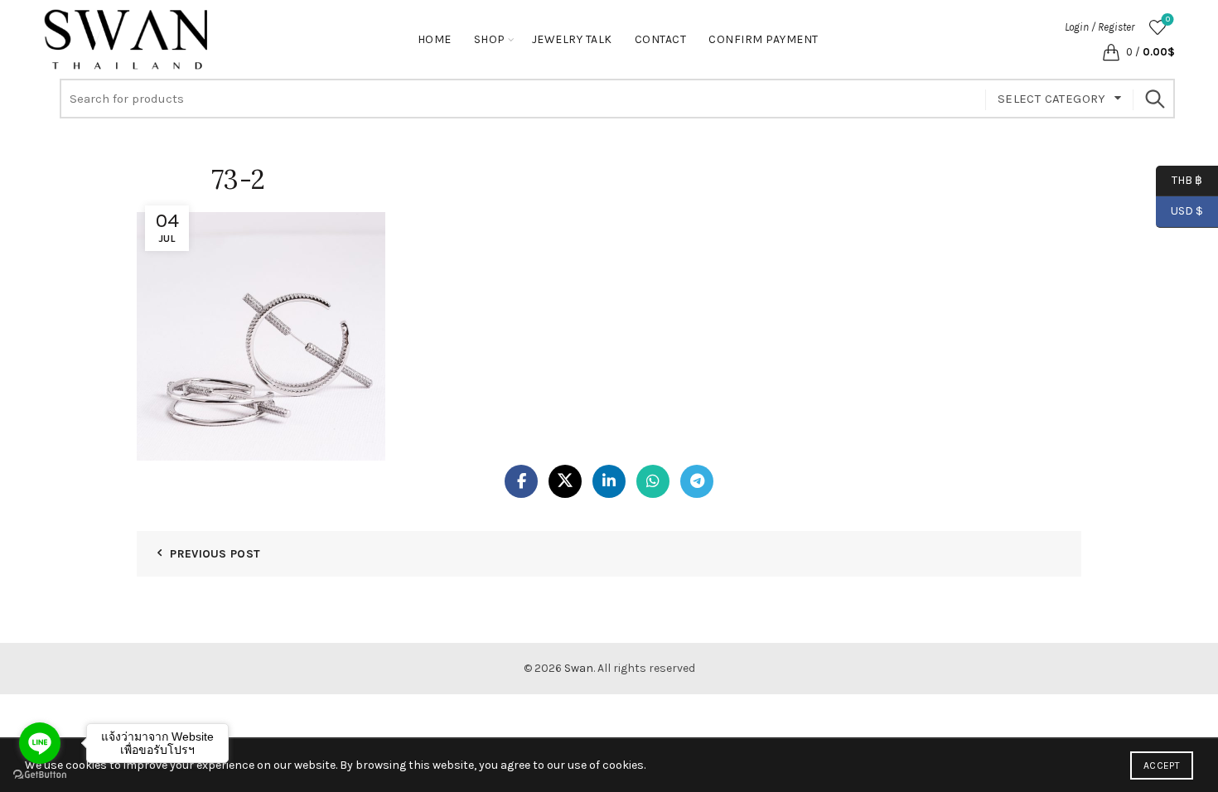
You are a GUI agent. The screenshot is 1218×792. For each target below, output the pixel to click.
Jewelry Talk (572, 39)
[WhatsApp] (652, 481)
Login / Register (1099, 27)
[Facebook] (521, 481)
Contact (661, 39)
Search (1154, 98)
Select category (1052, 98)
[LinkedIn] (609, 481)
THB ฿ (1179, 179)
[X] (565, 481)
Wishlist (1168, 19)
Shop (489, 39)
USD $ (1187, 211)
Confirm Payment (763, 39)
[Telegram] (696, 481)
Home (435, 39)
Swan (578, 668)
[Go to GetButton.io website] (39, 775)
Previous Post (215, 554)
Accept (1161, 765)
